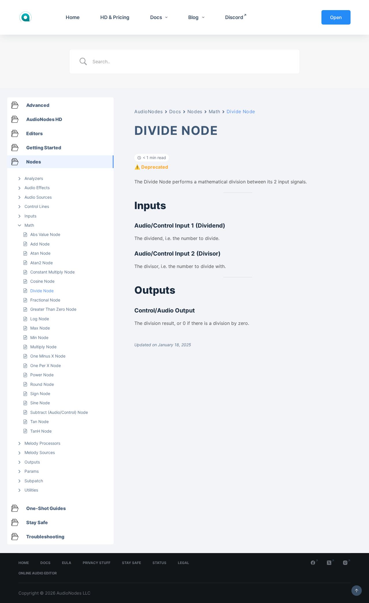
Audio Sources (38, 197)
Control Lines (37, 206)
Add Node (40, 243)
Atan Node (40, 253)
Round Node (42, 384)
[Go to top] (356, 590)
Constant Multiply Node (52, 271)
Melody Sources (40, 452)
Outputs (32, 461)
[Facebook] (314, 563)
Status (159, 563)
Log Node (39, 318)
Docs (156, 17)
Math (29, 225)
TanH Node (41, 431)
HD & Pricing (114, 17)
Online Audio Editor (37, 573)
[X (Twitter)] (330, 563)
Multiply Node (43, 346)
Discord (234, 17)
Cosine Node (42, 281)
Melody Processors (42, 443)
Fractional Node (45, 299)
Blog (193, 17)
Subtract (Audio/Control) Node (59, 412)
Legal (183, 563)
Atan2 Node (41, 262)
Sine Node (40, 402)
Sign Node (40, 393)
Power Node (42, 374)
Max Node (40, 327)
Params (32, 471)
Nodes (194, 111)
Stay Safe (131, 563)
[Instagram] (347, 563)
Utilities (31, 489)
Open (336, 17)
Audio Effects (37, 187)
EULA (66, 563)
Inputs (30, 215)
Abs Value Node (45, 234)
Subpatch (34, 480)
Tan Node (39, 421)
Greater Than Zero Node (53, 309)
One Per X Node (45, 365)
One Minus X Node (47, 355)
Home (73, 17)
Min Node (39, 337)
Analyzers (34, 178)
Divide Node (42, 290)
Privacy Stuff (96, 563)
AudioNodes (148, 111)
